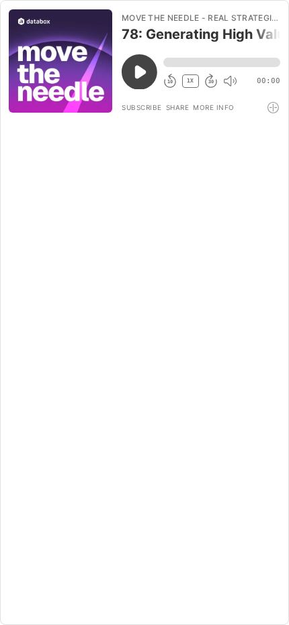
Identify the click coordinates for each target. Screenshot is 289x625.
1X (190, 81)
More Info (214, 107)
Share (178, 107)
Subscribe (142, 107)
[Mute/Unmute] (230, 81)
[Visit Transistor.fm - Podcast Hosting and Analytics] (273, 107)
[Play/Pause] (60, 61)
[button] (221, 62)
